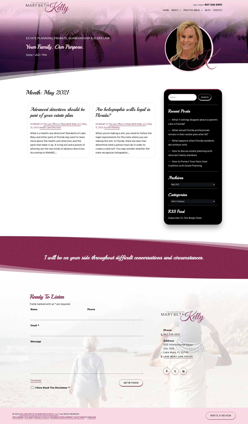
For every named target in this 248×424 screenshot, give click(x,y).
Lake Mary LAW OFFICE (178, 356)
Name (34, 309)
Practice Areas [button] (192, 10)
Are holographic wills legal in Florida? (123, 112)
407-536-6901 (213, 5)
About (174, 10)
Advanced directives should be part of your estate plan (57, 112)
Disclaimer (36, 381)
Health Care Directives (50, 127)
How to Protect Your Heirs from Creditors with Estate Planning (187, 164)
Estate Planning (111, 127)
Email (35, 326)
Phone (91, 309)
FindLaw (91, 417)
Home (166, 10)
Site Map (29, 417)
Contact (217, 10)
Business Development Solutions (67, 417)
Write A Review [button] (220, 416)
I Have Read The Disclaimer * (52, 388)
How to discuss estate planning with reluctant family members (190, 153)
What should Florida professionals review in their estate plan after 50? (189, 132)
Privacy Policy (41, 417)
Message (36, 342)
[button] (244, 403)
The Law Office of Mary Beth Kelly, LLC (62, 124)
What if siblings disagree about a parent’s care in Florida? (193, 122)
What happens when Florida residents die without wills (191, 143)
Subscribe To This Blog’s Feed (184, 218)
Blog (208, 10)
